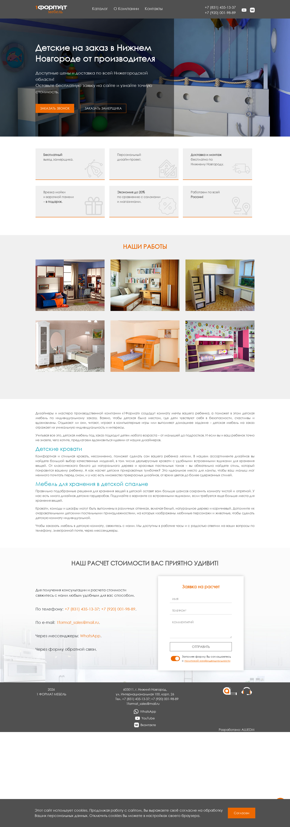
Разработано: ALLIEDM (236, 730)
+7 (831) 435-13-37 (220, 7)
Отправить (201, 647)
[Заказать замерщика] (232, 707)
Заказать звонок (55, 108)
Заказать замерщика (103, 108)
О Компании (126, 8)
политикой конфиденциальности (207, 660)
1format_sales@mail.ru (77, 622)
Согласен (241, 813)
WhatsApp (90, 635)
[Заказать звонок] (246, 707)
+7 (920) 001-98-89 (220, 12)
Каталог (100, 8)
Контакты (154, 8)
